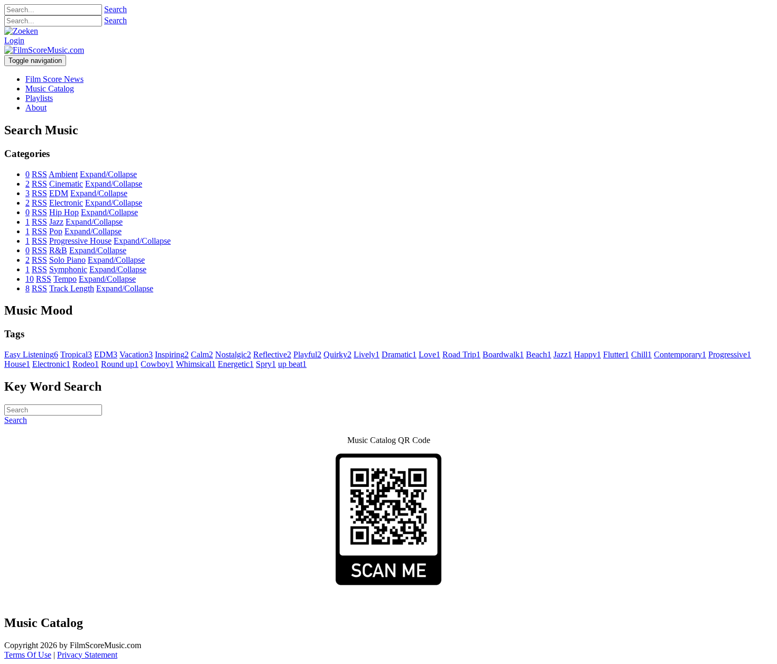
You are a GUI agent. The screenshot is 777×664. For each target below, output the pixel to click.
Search (115, 9)
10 (29, 278)
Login (14, 40)
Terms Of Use (27, 654)
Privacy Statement (87, 654)
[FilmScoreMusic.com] (44, 49)
